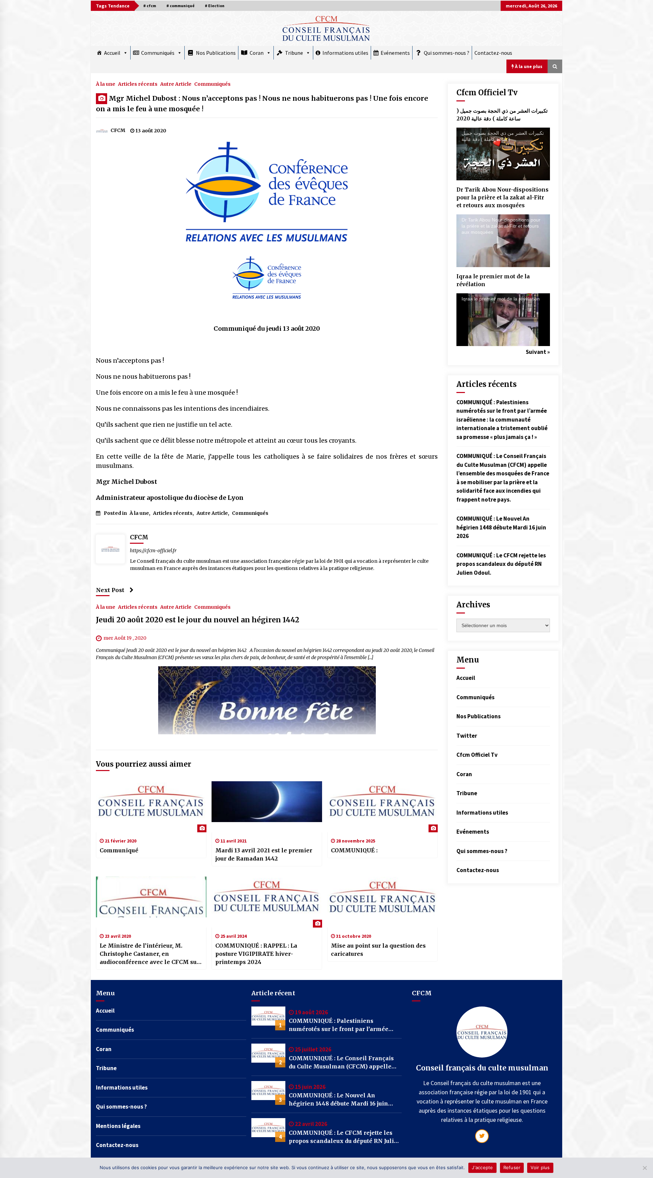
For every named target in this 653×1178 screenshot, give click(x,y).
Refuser (512, 1167)
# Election (214, 5)
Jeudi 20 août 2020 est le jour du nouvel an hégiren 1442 (197, 619)
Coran (257, 52)
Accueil (112, 52)
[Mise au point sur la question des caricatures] (382, 902)
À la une (105, 83)
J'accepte (482, 1167)
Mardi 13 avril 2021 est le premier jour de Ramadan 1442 (263, 854)
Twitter (466, 735)
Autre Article (175, 83)
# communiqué (180, 5)
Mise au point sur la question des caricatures (378, 949)
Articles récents (137, 83)
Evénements (395, 52)
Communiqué (119, 850)
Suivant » (538, 352)
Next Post (110, 590)
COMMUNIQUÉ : (354, 850)
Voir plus (540, 1167)
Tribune (294, 52)
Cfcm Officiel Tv (477, 754)
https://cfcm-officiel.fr (153, 550)
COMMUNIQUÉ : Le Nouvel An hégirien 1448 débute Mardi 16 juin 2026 (501, 527)
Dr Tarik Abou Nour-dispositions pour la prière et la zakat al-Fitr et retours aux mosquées (502, 197)
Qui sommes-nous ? (446, 52)
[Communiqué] (151, 806)
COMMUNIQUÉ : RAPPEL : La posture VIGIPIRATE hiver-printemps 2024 (256, 953)
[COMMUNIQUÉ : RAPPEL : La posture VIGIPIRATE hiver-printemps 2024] (267, 902)
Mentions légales (118, 1126)
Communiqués (157, 52)
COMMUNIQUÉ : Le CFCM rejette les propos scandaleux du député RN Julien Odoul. (501, 564)
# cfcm (149, 5)
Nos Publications (216, 52)
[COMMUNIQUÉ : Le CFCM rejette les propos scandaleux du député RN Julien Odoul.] (268, 1130)
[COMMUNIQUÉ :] (382, 806)
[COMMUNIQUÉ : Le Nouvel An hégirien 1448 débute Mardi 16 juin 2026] (268, 1093)
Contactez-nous (493, 52)
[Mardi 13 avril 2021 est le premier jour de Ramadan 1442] (267, 806)
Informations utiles (345, 52)
